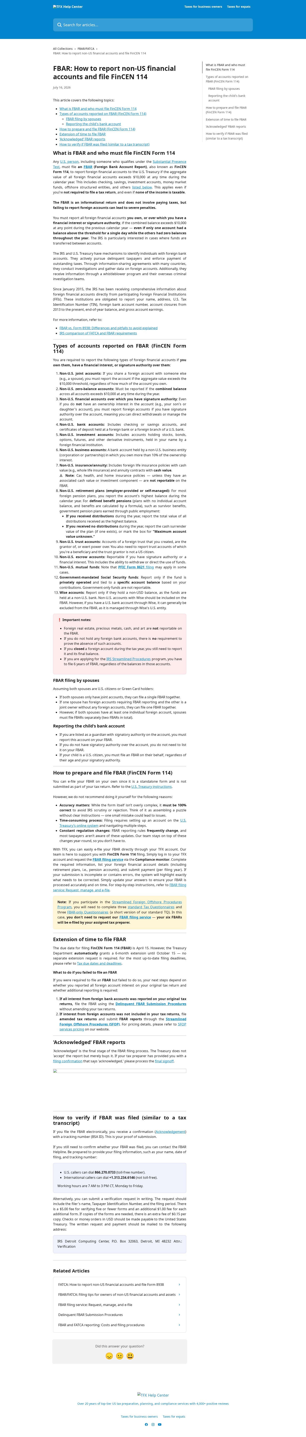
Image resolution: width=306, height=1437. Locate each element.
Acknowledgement (170, 1131)
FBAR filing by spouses (83, 119)
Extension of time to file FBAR (83, 134)
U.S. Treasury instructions (151, 786)
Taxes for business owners (203, 6)
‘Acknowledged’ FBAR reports (82, 139)
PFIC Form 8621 (131, 567)
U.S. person (69, 161)
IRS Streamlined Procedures (128, 659)
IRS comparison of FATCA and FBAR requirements (98, 333)
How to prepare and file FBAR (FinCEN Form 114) (97, 129)
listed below (142, 187)
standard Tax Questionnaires (151, 907)
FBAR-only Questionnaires (87, 912)
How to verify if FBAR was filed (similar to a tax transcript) (104, 144)
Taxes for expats (238, 6)
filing (149, 567)
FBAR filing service (108, 859)
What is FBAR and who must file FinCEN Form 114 (98, 108)
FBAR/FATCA (86, 49)
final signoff (164, 1061)
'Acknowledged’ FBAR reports (226, 126)
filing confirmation (67, 1061)
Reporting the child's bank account (93, 124)
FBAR (88, 167)
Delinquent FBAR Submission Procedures (151, 1004)
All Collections (63, 49)
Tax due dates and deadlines (99, 963)
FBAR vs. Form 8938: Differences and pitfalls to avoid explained (109, 328)
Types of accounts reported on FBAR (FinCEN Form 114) (103, 113)
